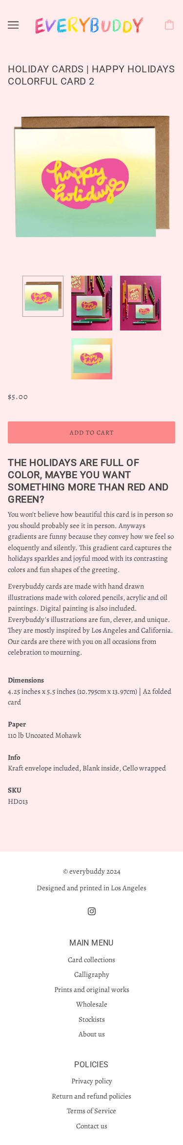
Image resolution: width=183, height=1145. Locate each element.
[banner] (89, 24)
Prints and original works (91, 989)
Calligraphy (91, 974)
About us (92, 1034)
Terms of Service (91, 1111)
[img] (92, 911)
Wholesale (91, 1004)
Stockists (92, 1019)
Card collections (91, 960)
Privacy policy (91, 1081)
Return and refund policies (91, 1096)
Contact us (91, 1126)
